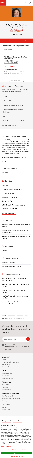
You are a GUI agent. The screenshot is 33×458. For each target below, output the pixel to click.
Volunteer (5, 387)
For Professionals (7, 396)
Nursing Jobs (6, 410)
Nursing (4, 401)
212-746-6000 (17, 35)
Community (6, 364)
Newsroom (5, 376)
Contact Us (5, 367)
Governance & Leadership (10, 362)
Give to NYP (6, 385)
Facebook (16, 421)
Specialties (8, 41)
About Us (5, 360)
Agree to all (16, 453)
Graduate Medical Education (11, 398)
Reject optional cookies (16, 456)
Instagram (5, 421)
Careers (4, 407)
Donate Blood (6, 389)
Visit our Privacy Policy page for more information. (14, 449)
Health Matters (7, 373)
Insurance (18, 41)
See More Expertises (8, 213)
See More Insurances (8, 125)
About (26, 41)
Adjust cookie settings (6, 446)
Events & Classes (7, 378)
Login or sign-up (9, 72)
